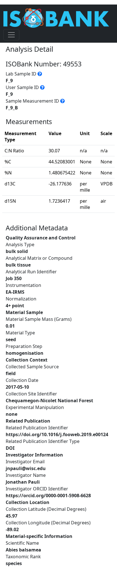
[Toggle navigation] (11, 34)
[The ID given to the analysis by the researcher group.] (42, 87)
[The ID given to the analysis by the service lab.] (39, 74)
